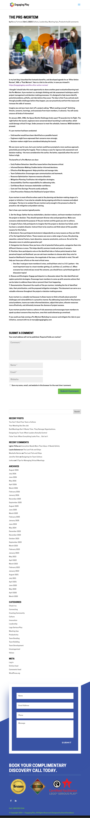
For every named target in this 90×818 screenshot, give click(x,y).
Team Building (14, 642)
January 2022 (14, 571)
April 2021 (13, 582)
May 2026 (12, 481)
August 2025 (14, 506)
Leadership (43, 22)
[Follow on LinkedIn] (15, 801)
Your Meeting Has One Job (19, 426)
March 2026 (13, 488)
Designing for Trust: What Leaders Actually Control (28, 433)
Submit (66, 742)
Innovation (13, 620)
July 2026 (12, 474)
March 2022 (13, 564)
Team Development (16, 646)
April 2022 (13, 560)
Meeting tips (53, 22)
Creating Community (17, 613)
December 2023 (15, 531)
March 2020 (13, 596)
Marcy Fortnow (16, 22)
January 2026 (14, 495)
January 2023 (14, 553)
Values (11, 653)
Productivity (63, 22)
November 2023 (15, 535)
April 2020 (13, 593)
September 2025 (15, 503)
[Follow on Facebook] (11, 801)
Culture (36, 22)
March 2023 (13, 546)
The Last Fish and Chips (32, 450)
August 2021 (14, 575)
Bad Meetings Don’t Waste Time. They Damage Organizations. (32, 429)
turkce (11, 460)
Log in (11, 662)
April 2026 (13, 484)
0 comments (74, 22)
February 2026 (14, 492)
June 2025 (13, 510)
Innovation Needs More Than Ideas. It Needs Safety (40, 446)
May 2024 (12, 528)
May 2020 (12, 589)
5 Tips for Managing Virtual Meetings (30, 460)
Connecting (13, 609)
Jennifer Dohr (14, 457)
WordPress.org (14, 673)
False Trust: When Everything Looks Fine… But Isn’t (28, 436)
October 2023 (14, 539)
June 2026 (13, 477)
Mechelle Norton (15, 453)
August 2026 (14, 470)
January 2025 (14, 521)
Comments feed (15, 670)
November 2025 (15, 499)
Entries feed (13, 666)
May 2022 (12, 557)
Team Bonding (14, 638)
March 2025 (13, 513)
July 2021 (12, 578)
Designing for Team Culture (32, 457)
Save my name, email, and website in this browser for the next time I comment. (41, 385)
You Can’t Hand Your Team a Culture (22, 422)
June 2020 (13, 585)
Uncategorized (14, 649)
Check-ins (13, 606)
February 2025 (14, 517)
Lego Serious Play (15, 627)
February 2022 (14, 567)
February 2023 (14, 549)
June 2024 (13, 524)
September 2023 (15, 542)
